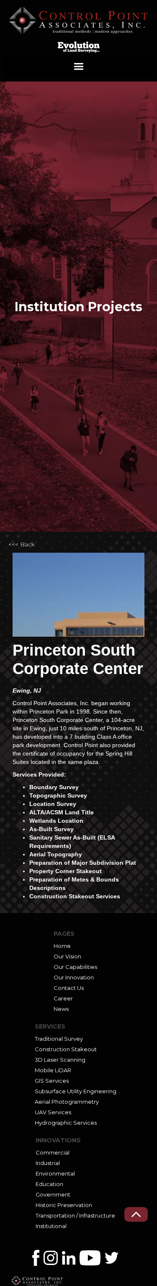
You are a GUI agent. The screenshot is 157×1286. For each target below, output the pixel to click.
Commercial (52, 1152)
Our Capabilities (75, 966)
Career (63, 998)
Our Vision (67, 956)
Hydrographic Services (66, 1122)
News (61, 1008)
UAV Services (53, 1112)
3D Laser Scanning (60, 1059)
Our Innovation (74, 977)
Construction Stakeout (66, 1049)
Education (49, 1184)
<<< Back (21, 544)
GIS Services (52, 1080)
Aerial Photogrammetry (67, 1101)
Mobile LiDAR (53, 1070)
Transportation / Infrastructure (75, 1215)
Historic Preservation (64, 1205)
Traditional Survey (59, 1038)
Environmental (55, 1173)
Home (62, 945)
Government (53, 1194)
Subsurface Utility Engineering (75, 1091)
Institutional (51, 1226)
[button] (78, 66)
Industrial (48, 1163)
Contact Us (69, 987)
